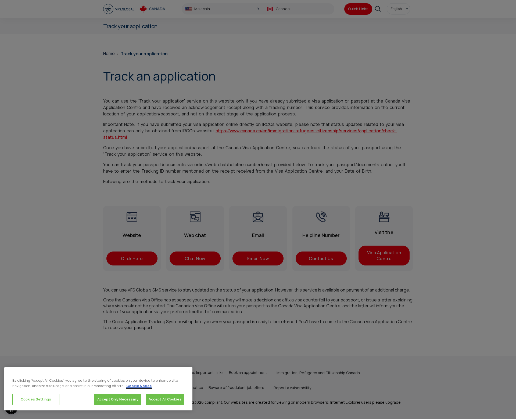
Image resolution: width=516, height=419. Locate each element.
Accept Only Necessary (117, 399)
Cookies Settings (36, 399)
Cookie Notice (139, 385)
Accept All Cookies (165, 399)
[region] (98, 388)
